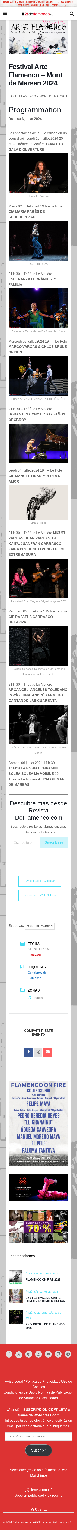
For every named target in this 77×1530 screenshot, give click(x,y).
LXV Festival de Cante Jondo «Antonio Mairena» (45, 1299)
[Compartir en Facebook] (28, 1052)
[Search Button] (72, 13)
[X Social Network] (38, 1052)
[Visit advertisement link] (38, 3)
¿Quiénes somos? (38, 1490)
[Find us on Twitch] (58, 1354)
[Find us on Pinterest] (28, 1354)
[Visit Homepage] (38, 13)
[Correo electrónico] (47, 1052)
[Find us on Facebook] (9, 1354)
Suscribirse (54, 842)
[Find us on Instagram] (38, 1354)
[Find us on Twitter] (18, 1354)
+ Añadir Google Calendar (39, 880)
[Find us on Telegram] (68, 1354)
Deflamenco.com (22, 1522)
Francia (38, 997)
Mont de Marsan (40, 926)
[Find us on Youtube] (48, 1354)
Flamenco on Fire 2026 (43, 1279)
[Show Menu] (5, 13)
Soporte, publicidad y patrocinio (38, 1495)
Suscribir (38, 1450)
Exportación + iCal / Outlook (40, 895)
